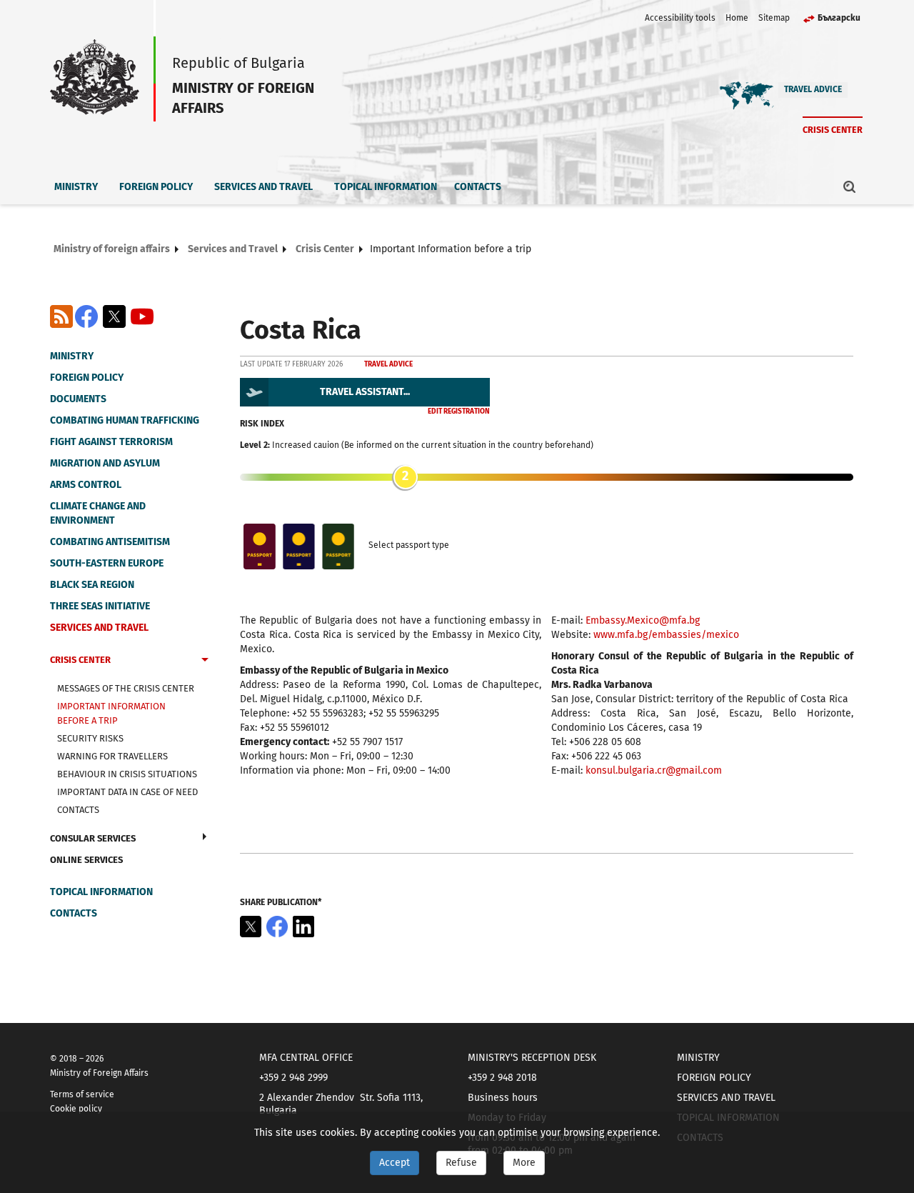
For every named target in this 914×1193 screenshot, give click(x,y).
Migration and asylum (105, 463)
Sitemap (774, 18)
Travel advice (813, 89)
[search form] (850, 186)
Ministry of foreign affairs (112, 249)
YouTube (142, 316)
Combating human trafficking (124, 420)
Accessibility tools (680, 18)
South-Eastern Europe (107, 563)
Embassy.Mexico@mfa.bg (643, 620)
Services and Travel (263, 187)
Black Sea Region (92, 585)
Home (736, 18)
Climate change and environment (98, 513)
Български (839, 18)
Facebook (86, 316)
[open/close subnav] (205, 661)
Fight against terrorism (111, 442)
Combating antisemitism (110, 542)
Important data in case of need (127, 792)
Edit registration (459, 411)
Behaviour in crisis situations (127, 774)
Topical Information (385, 187)
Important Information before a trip (111, 713)
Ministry (76, 187)
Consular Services (93, 838)
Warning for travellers (112, 756)
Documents (78, 399)
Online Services (86, 859)
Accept (394, 1163)
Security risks (90, 738)
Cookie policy (76, 1109)
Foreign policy (156, 187)
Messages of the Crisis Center (125, 688)
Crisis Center (833, 129)
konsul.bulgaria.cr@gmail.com (654, 770)
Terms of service (82, 1094)
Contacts (477, 187)
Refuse (461, 1163)
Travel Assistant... (365, 392)
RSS (61, 316)
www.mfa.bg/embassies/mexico (666, 635)
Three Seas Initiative (100, 606)
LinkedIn (303, 926)
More (524, 1163)
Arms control (85, 485)
